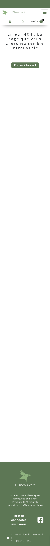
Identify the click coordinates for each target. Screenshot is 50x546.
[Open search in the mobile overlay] (23, 21)
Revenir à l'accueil (25, 65)
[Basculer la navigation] (44, 12)
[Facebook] (40, 519)
